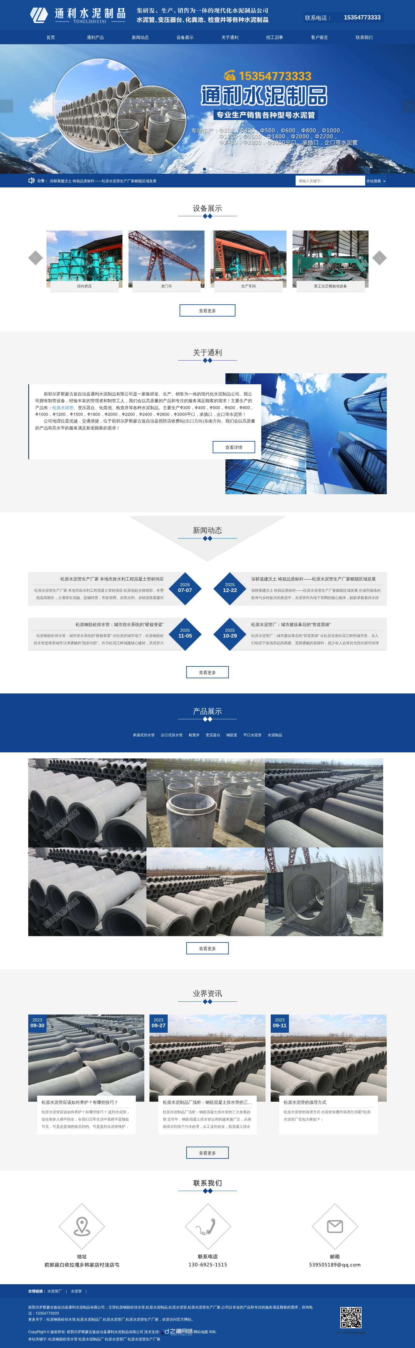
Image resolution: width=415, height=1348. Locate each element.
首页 (50, 37)
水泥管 (77, 1290)
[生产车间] (248, 258)
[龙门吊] (166, 258)
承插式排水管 (144, 734)
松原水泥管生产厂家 (204, 1306)
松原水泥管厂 (114, 1319)
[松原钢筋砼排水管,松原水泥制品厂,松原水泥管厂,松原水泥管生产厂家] (207, 109)
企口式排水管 (172, 734)
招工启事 (274, 37)
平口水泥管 (252, 734)
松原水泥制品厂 (89, 1319)
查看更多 (207, 310)
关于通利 (229, 37)
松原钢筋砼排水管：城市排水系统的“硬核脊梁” (87, 180)
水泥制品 (275, 734)
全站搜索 (373, 180)
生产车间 (248, 286)
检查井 (194, 734)
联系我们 (364, 37)
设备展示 (185, 37)
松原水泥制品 (157, 1306)
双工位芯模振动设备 (330, 286)
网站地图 (201, 1331)
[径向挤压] (84, 258)
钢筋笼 (231, 734)
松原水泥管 (63, 407)
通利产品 (95, 37)
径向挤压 (84, 286)
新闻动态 (140, 37)
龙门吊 (166, 286)
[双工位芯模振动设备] (331, 258)
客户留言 (319, 37)
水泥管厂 (55, 1290)
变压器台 (213, 734)
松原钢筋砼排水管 (130, 1306)
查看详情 (233, 447)
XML (213, 1331)
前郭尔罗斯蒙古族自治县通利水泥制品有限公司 (105, 1331)
